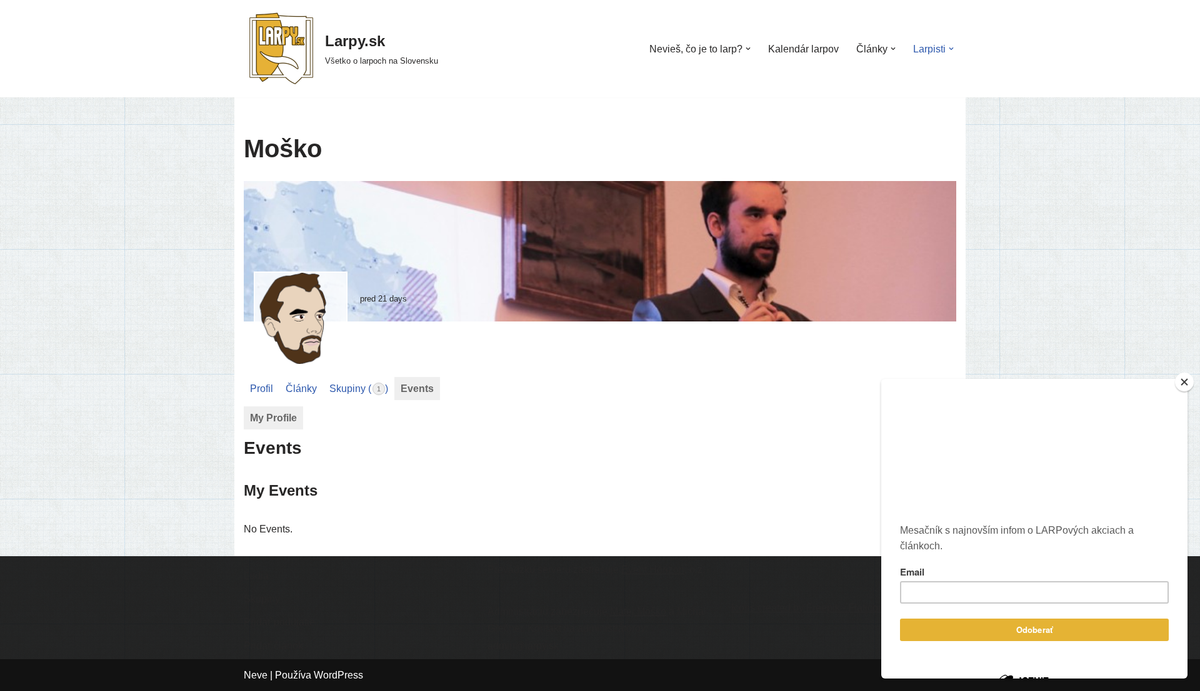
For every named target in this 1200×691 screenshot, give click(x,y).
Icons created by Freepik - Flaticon (807, 607)
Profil (261, 388)
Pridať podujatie (279, 622)
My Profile (273, 418)
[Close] (1184, 382)
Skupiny (262, 599)
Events (417, 388)
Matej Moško (638, 611)
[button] (748, 48)
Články (301, 388)
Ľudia (256, 576)
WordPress (338, 675)
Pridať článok (273, 645)
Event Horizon (652, 569)
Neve (256, 675)
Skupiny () (358, 388)
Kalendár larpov (803, 49)
